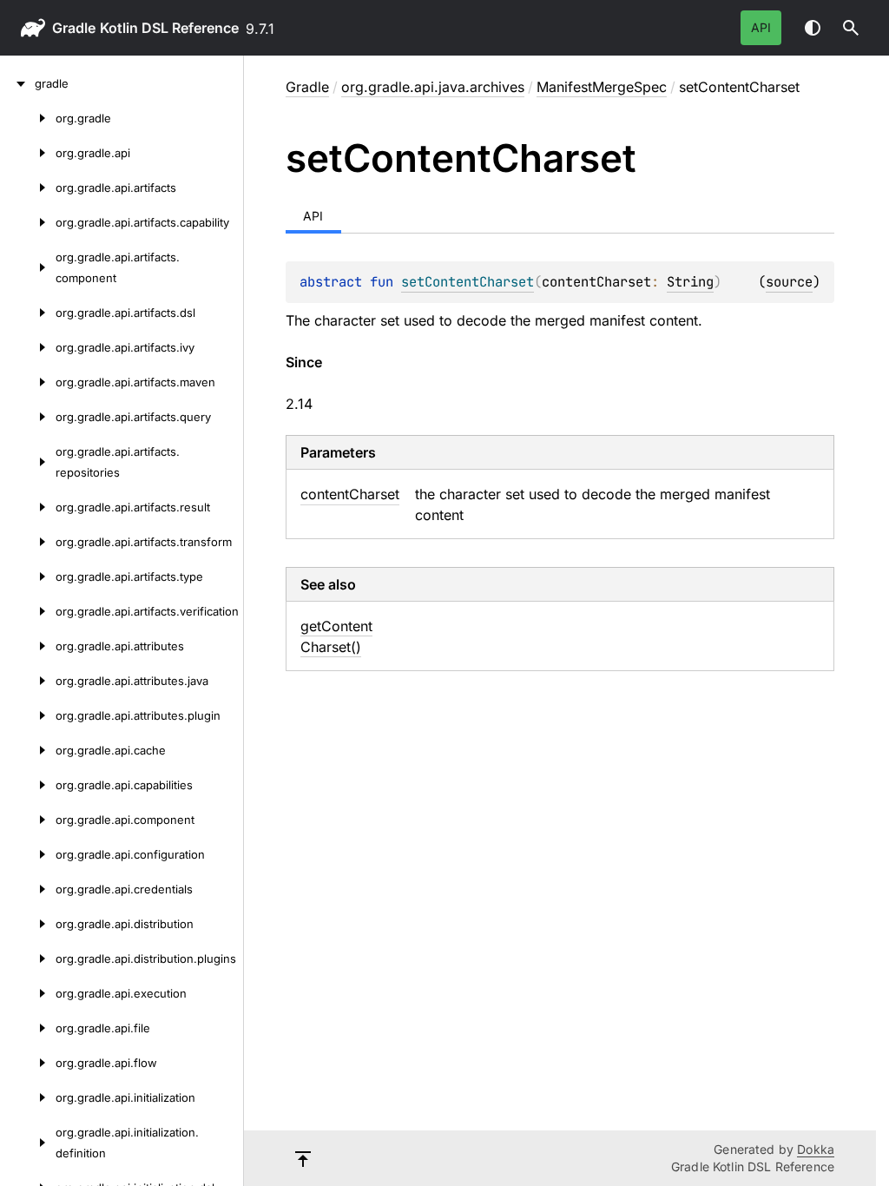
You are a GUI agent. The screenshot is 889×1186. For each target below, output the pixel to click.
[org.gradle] (28, 118)
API (761, 27)
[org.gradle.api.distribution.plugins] (28, 958)
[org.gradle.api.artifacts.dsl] (28, 312)
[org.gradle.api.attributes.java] (28, 680)
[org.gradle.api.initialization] (28, 1097)
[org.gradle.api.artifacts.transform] (28, 541)
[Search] (850, 27)
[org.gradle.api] (28, 152)
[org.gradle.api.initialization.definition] (28, 1142)
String (690, 282)
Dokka (815, 1149)
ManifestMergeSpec (602, 87)
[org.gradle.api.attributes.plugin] (28, 715)
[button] (850, 27)
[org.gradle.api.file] (28, 1028)
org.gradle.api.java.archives (432, 87)
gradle (73, 27)
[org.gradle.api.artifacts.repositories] (28, 462)
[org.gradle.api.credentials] (28, 889)
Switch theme (812, 27)
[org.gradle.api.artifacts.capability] (28, 222)
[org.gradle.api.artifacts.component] (28, 267)
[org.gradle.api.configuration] (28, 854)
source (789, 282)
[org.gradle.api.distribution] (28, 923)
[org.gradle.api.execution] (28, 993)
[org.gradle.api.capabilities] (28, 785)
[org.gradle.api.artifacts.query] (28, 416)
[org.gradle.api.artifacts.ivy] (28, 347)
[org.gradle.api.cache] (28, 750)
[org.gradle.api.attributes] (28, 646)
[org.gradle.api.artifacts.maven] (28, 382)
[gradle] (17, 83)
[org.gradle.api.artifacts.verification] (28, 611)
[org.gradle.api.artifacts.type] (28, 576)
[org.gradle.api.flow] (28, 1062)
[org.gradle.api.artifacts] (28, 187)
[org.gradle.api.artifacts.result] (28, 507)
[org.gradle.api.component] (28, 819)
